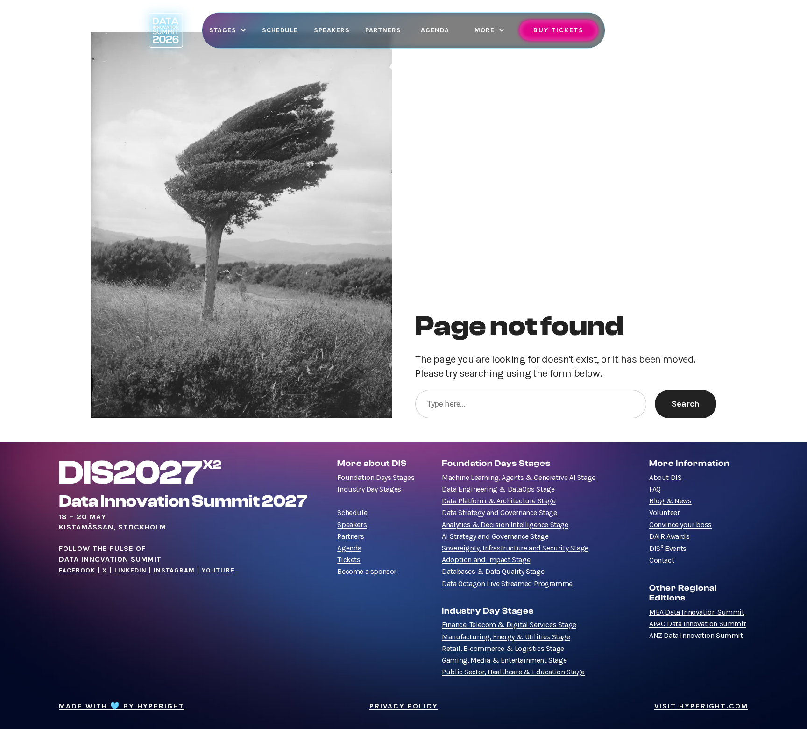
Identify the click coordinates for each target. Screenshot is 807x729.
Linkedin (130, 570)
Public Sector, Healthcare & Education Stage (513, 672)
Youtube (218, 570)
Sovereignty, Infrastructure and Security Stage (515, 548)
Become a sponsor (366, 571)
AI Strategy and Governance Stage (495, 536)
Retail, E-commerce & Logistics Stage (503, 648)
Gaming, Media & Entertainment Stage (504, 660)
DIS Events (668, 548)
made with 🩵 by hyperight (121, 706)
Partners (350, 536)
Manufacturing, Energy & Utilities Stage (506, 637)
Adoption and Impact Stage (486, 560)
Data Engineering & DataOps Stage (498, 489)
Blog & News (670, 501)
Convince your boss (680, 525)
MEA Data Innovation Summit (696, 612)
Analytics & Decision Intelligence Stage (505, 525)
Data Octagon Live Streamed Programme (507, 583)
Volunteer (664, 512)
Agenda (349, 548)
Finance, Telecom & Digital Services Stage (509, 625)
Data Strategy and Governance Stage (499, 512)
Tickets (348, 560)
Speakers (352, 525)
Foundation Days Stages (375, 477)
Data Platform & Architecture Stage (498, 501)
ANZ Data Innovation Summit (696, 635)
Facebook (77, 570)
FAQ (655, 489)
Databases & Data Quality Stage (493, 571)
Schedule (352, 512)
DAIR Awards (669, 536)
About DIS (665, 477)
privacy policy (403, 706)
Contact (661, 560)
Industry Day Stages (369, 489)
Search (686, 404)
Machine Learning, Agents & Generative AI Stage (518, 477)
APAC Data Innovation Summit (697, 624)
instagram (174, 570)
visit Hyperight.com (701, 706)
